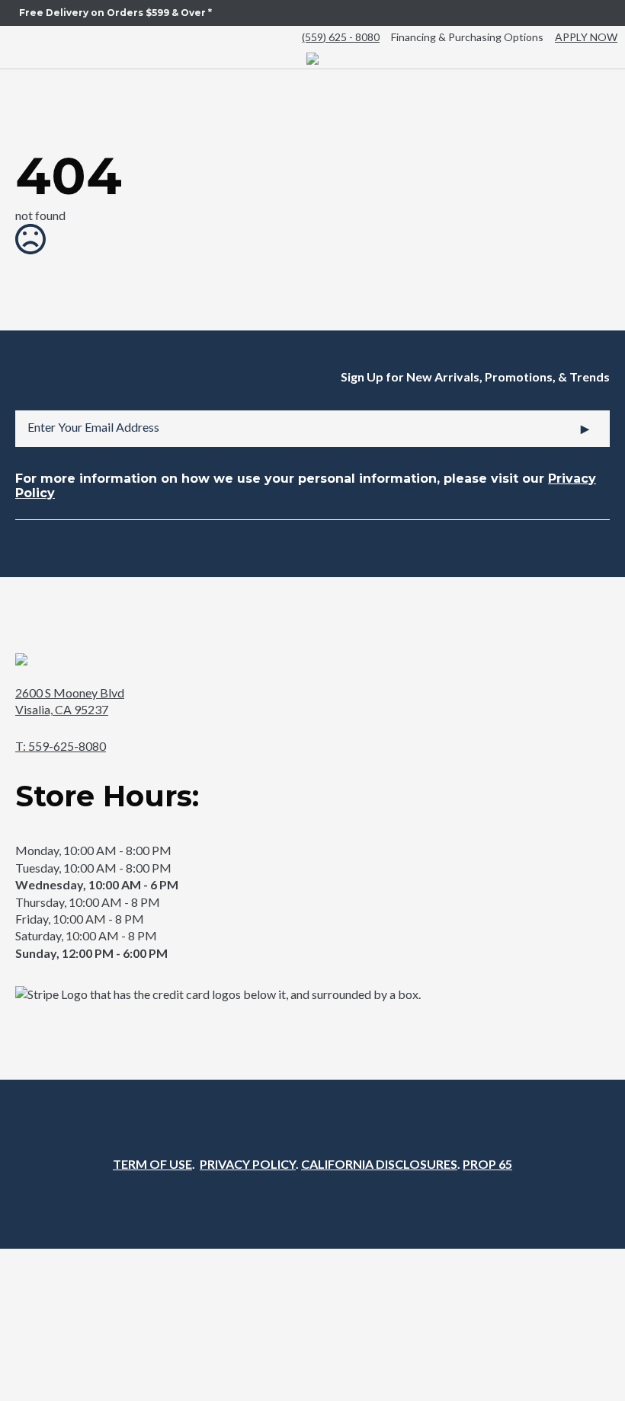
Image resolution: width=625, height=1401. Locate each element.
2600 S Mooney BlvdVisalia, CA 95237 (69, 700)
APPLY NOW (586, 36)
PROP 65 (487, 1164)
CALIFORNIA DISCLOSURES (379, 1164)
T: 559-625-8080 (60, 746)
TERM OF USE (152, 1164)
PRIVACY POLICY (248, 1164)
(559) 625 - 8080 (341, 36)
